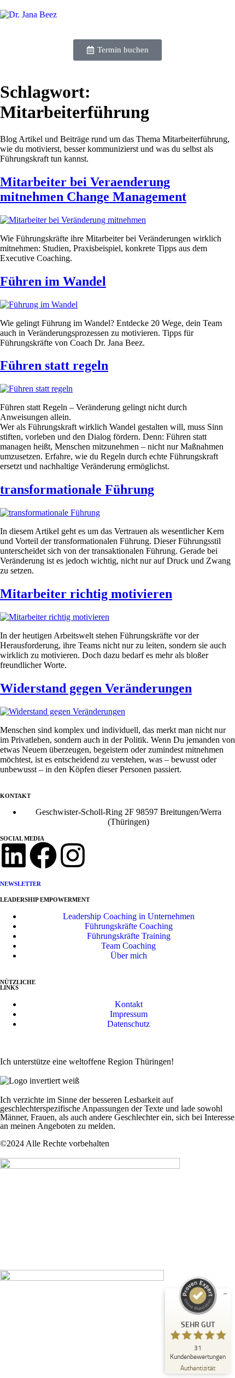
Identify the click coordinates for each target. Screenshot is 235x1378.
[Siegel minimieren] (225, 1293)
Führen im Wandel (53, 281)
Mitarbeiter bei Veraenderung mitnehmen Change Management (93, 189)
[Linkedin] (13, 855)
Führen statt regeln (54, 365)
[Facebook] (43, 855)
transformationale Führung (77, 489)
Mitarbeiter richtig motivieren (86, 594)
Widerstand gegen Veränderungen (96, 688)
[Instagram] (72, 855)
